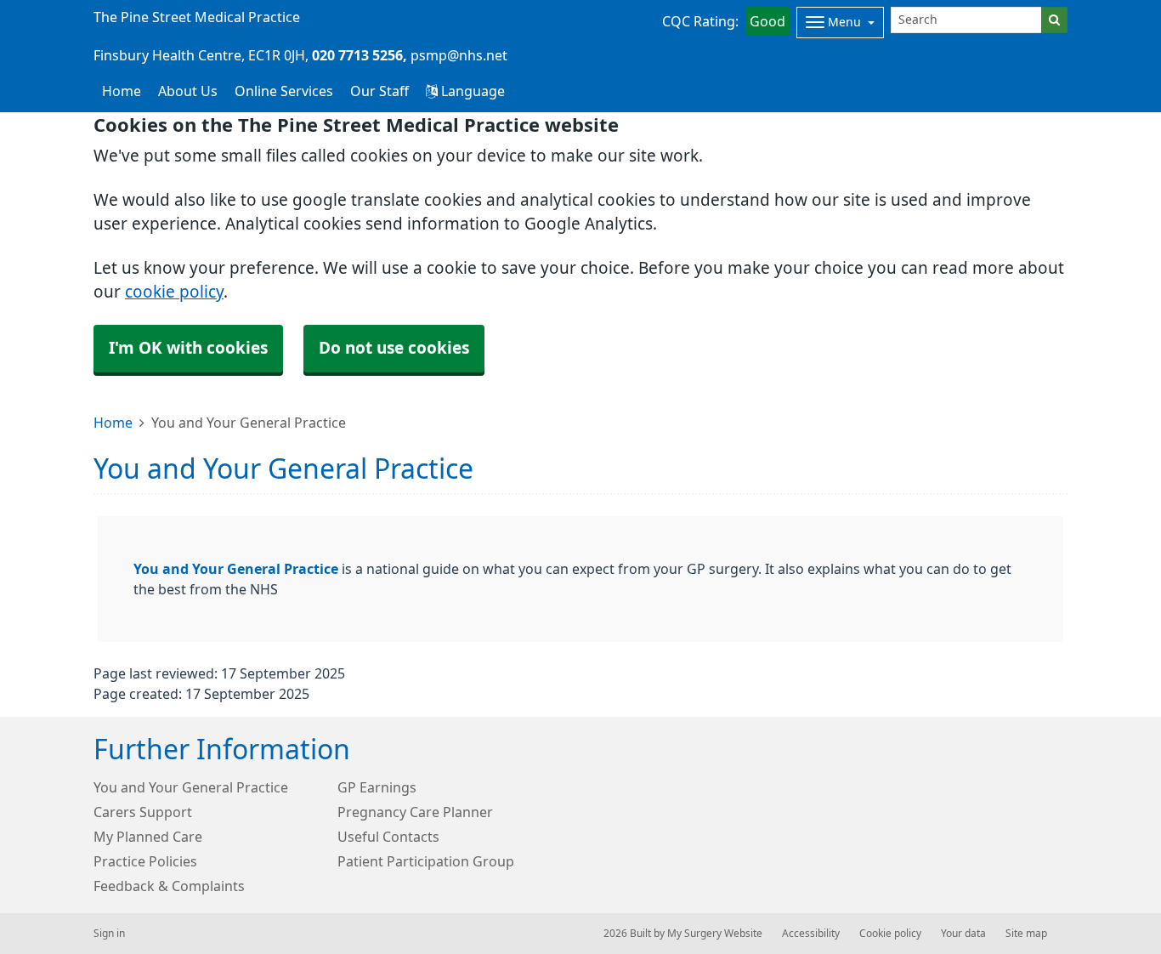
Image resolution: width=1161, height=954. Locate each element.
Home (113, 422)
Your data (963, 933)
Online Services (284, 91)
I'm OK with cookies (188, 348)
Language (471, 91)
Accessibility (811, 933)
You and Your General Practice (235, 569)
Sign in (109, 933)
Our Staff (379, 91)
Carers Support (142, 812)
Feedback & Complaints (169, 886)
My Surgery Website (714, 933)
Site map (1026, 933)
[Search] (1054, 20)
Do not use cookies (394, 348)
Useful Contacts (388, 836)
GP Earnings (376, 787)
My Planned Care (147, 836)
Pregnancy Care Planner (415, 812)
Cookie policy (890, 933)
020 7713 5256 (357, 55)
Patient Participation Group (425, 861)
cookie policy (174, 292)
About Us (188, 91)
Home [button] (121, 91)
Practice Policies (145, 861)
